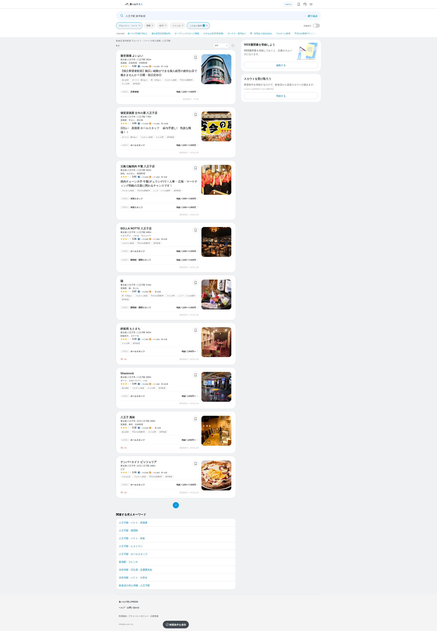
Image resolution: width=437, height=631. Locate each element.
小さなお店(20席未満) (213, 33)
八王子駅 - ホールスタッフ (133, 554)
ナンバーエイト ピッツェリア (139, 462)
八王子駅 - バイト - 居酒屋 (133, 522)
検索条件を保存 (177, 624)
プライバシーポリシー (138, 615)
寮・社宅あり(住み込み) (261, 33)
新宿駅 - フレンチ (128, 561)
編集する (281, 65)
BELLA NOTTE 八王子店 (136, 228)
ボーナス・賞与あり (237, 33)
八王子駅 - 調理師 (128, 530)
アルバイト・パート (128, 25)
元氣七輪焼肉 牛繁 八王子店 (138, 166)
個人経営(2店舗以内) (161, 33)
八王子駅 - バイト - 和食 (132, 538)
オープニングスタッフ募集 (187, 33)
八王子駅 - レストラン (131, 546)
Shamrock (127, 373)
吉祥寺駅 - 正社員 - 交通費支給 (135, 569)
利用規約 (123, 615)
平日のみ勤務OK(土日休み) (306, 33)
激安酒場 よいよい (132, 56)
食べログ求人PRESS (128, 601)
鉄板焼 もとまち (130, 328)
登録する (281, 95)
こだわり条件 (197, 25)
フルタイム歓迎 (283, 33)
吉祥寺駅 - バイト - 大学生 (133, 577)
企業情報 (154, 615)
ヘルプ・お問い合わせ (129, 607)
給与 (161, 25)
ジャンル (176, 25)
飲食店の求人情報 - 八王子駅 (134, 585)
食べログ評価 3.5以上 (137, 33)
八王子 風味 (128, 417)
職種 (148, 25)
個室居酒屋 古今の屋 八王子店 (139, 113)
